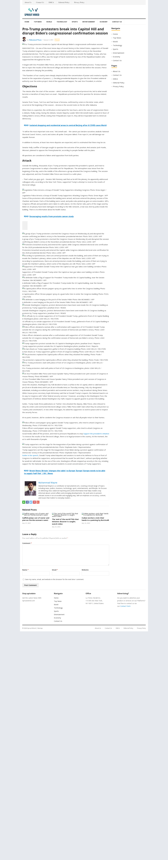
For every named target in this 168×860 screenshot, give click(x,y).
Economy (103, 22)
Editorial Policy (64, 2)
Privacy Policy (79, 2)
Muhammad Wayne (35, 40)
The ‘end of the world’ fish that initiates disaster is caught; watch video (65, 521)
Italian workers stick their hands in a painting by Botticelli (95, 519)
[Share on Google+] (37, 502)
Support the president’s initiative (96, 433)
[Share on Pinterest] (34, 502)
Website (85, 570)
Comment (27, 543)
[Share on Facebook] (27, 502)
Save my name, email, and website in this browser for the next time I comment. (54, 579)
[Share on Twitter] (30, 502)
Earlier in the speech (30, 455)
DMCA (51, 2)
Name (25, 570)
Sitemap (40, 628)
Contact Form (125, 606)
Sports (75, 22)
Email (55, 570)
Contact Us (40, 2)
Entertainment (88, 22)
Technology (62, 22)
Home (27, 22)
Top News (38, 22)
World (49, 22)
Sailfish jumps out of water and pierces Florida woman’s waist (35, 519)
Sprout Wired (31, 628)
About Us (28, 2)
